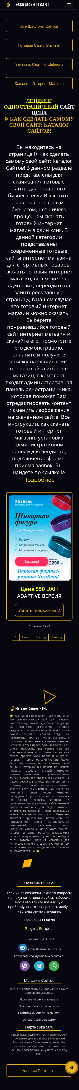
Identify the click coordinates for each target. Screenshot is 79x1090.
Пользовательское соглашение (39, 1006)
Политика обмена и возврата (39, 999)
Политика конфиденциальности (39, 1013)
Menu (69, 5)
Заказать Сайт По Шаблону (39, 64)
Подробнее (39, 480)
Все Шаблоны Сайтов (39, 26)
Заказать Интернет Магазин (39, 83)
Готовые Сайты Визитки (39, 45)
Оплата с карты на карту (39, 1019)
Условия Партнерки (39, 1070)
